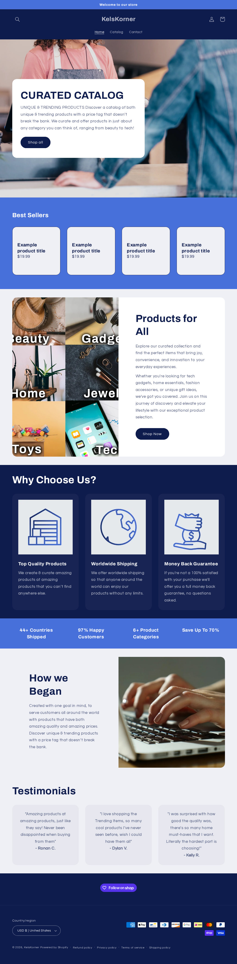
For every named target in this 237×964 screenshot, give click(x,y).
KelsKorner (31, 947)
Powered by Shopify (54, 947)
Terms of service (133, 947)
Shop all (35, 142)
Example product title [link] (31, 247)
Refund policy (82, 947)
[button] (17, 19)
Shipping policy (159, 947)
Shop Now (152, 434)
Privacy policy (106, 947)
